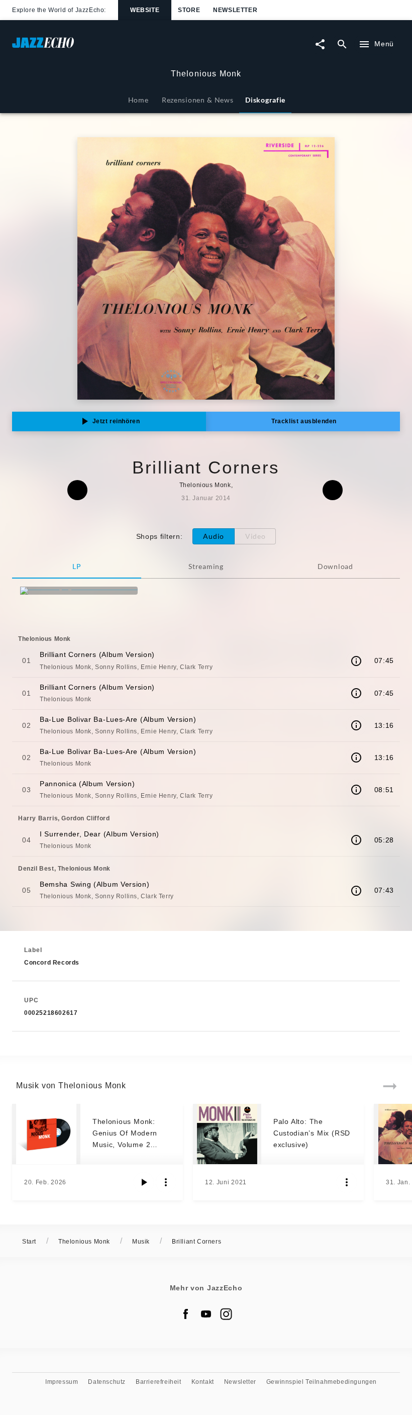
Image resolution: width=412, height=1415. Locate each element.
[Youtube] (206, 1314)
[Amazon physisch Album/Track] (79, 591)
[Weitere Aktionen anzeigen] (166, 1182)
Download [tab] (335, 566)
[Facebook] (186, 1314)
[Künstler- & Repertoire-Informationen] (356, 661)
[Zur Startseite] (109, 47)
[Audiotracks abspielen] (144, 1182)
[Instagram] (226, 1314)
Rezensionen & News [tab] (197, 100)
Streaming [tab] (205, 566)
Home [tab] (138, 100)
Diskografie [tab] (265, 100)
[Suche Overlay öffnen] (342, 44)
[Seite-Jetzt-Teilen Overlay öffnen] (320, 44)
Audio (213, 536)
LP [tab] (76, 566)
